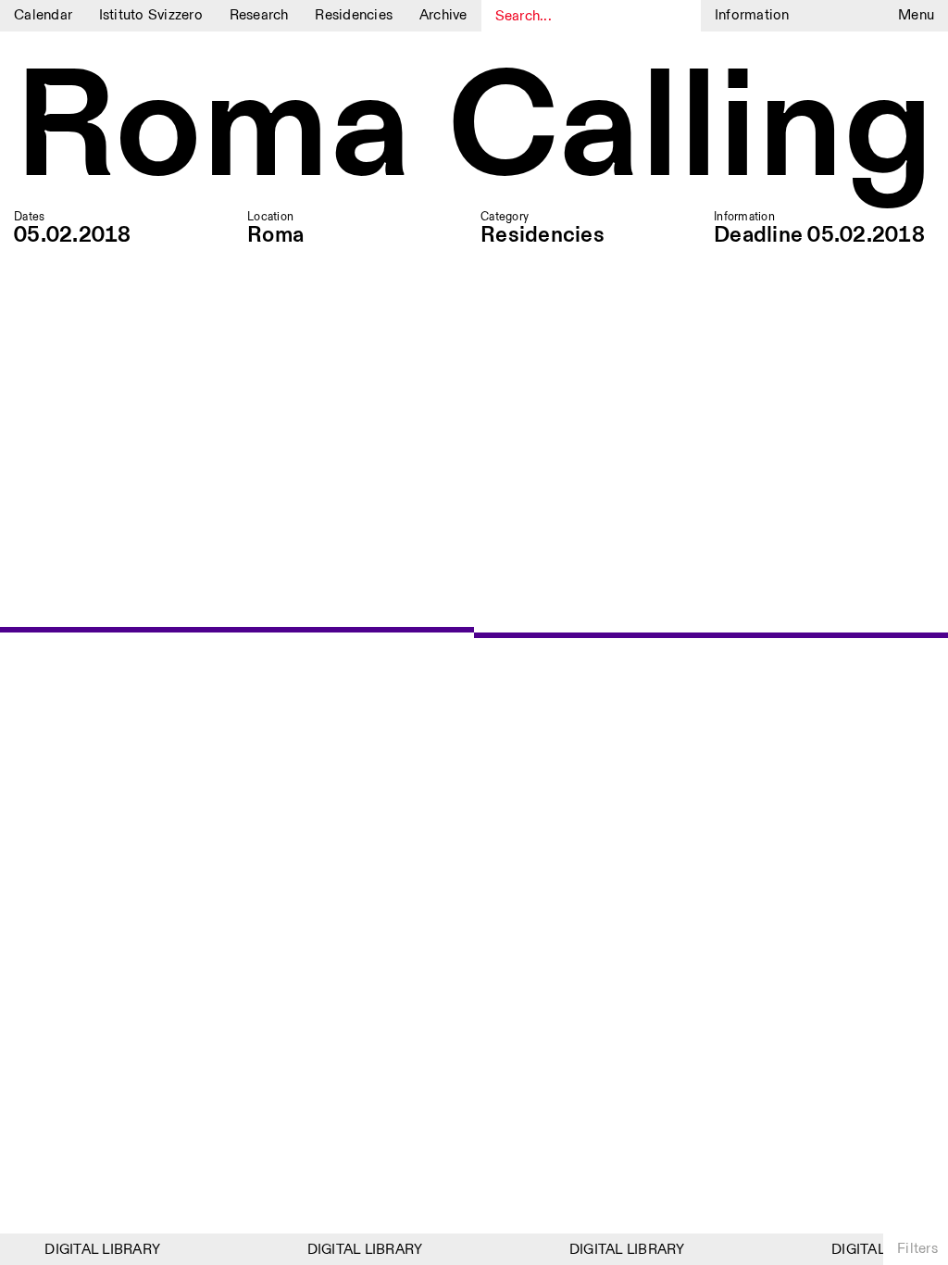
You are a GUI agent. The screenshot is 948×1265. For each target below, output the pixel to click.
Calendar (43, 15)
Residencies (354, 15)
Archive (443, 15)
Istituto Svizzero (151, 15)
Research (259, 15)
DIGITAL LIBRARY (97, 1250)
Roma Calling (474, 131)
